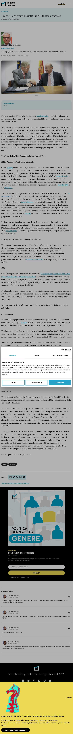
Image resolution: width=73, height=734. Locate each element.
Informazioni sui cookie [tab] (60, 355)
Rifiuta (13, 382)
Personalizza (35, 382)
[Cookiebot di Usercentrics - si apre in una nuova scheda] (62, 349)
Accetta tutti (60, 382)
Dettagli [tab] (36, 355)
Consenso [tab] (12, 355)
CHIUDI (69, 698)
